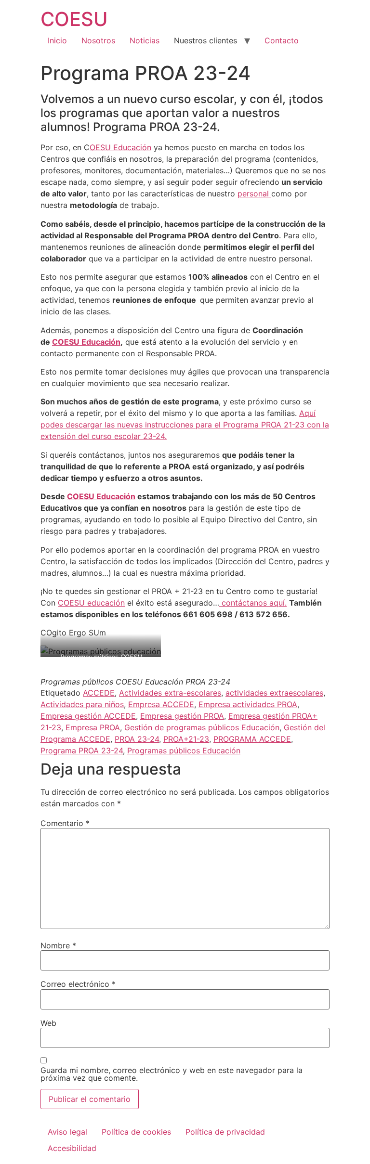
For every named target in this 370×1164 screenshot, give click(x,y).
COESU (74, 19)
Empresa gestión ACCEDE (88, 716)
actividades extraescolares (274, 693)
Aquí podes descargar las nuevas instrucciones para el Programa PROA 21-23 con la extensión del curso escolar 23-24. (184, 424)
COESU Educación (86, 342)
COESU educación (91, 603)
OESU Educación (120, 147)
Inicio (57, 40)
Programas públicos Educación (183, 750)
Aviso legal (67, 1132)
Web (48, 1023)
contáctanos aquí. (253, 603)
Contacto (281, 40)
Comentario (65, 823)
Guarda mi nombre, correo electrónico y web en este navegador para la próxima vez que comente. (171, 1074)
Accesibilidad (72, 1148)
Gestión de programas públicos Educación (201, 727)
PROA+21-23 (186, 739)
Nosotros (98, 40)
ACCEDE (99, 693)
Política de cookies (136, 1132)
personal (254, 193)
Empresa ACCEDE (161, 704)
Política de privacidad (225, 1132)
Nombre (58, 945)
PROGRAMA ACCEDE (252, 739)
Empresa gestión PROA (182, 716)
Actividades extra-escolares (170, 693)
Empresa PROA (93, 727)
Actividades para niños (82, 704)
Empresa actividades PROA (247, 704)
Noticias (144, 40)
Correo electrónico (78, 984)
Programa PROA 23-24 (81, 750)
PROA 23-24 (137, 739)
